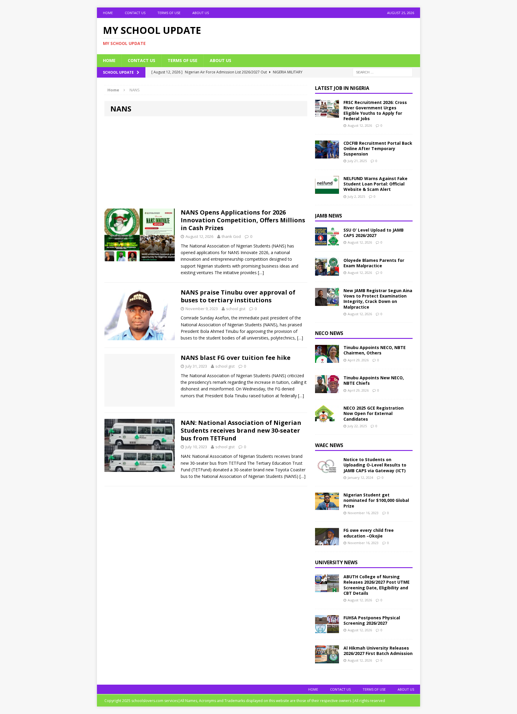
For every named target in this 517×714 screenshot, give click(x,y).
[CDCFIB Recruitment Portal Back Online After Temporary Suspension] (327, 155)
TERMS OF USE (168, 12)
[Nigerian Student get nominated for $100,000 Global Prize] (327, 507)
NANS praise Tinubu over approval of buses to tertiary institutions (238, 296)
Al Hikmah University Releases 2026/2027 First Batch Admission (378, 650)
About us (200, 12)
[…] (261, 272)
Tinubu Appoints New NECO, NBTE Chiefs (373, 380)
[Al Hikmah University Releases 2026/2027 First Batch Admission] (327, 659)
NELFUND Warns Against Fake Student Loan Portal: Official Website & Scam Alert (375, 184)
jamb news (328, 215)
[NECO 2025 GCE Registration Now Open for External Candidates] (327, 420)
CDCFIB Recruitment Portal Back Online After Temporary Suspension (377, 148)
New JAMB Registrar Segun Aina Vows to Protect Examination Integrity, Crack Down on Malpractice (377, 299)
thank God (231, 236)
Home (108, 12)
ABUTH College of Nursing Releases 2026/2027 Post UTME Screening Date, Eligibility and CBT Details (376, 585)
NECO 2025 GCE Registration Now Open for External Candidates (373, 413)
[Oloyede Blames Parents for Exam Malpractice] (327, 272)
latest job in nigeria (342, 88)
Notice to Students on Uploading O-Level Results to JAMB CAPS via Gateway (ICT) (374, 465)
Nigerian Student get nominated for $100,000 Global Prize (376, 500)
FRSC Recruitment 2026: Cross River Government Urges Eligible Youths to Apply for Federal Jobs (375, 110)
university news (336, 562)
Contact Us (135, 12)
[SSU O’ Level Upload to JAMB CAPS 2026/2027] (327, 242)
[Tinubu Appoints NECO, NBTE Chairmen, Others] (327, 359)
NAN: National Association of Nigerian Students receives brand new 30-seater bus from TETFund (241, 430)
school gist (235, 308)
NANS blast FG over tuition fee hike (236, 358)
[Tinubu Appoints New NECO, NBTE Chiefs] (327, 390)
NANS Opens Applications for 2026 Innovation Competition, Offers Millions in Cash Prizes (243, 220)
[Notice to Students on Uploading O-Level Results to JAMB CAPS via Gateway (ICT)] (327, 471)
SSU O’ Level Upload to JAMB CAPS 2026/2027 (373, 232)
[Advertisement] (205, 164)
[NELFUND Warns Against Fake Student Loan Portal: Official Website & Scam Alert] (327, 190)
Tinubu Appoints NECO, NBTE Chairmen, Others (374, 350)
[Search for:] (383, 72)
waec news (329, 445)
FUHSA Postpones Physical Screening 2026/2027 (371, 620)
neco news (329, 333)
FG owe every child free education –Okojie (368, 532)
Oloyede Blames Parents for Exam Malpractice (373, 262)
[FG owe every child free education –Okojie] (327, 542)
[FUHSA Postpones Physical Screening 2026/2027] (327, 629)
